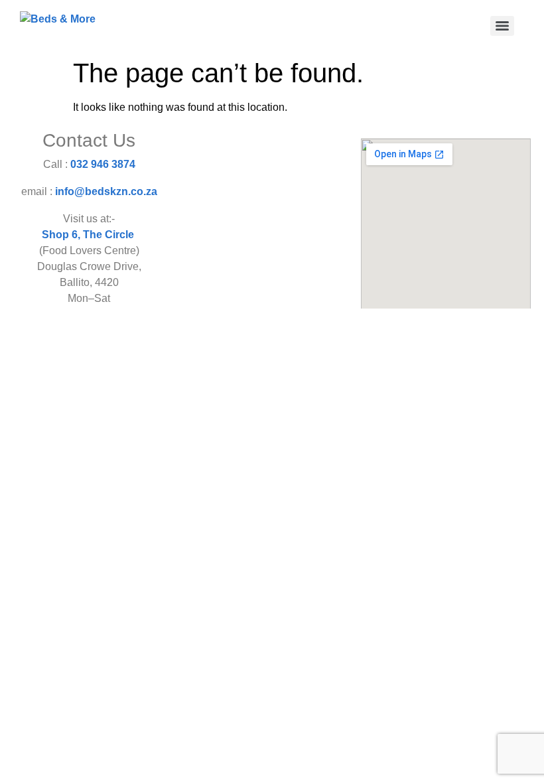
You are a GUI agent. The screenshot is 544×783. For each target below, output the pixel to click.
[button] (262, 160)
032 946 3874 (102, 164)
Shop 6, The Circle (89, 234)
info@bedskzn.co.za (106, 191)
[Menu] (502, 26)
